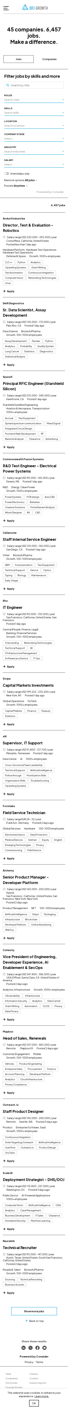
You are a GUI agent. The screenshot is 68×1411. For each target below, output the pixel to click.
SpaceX (7, 376)
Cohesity (8, 950)
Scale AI (8, 1172)
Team (8, 1374)
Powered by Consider (50, 191)
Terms (39, 1362)
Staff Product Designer (23, 1111)
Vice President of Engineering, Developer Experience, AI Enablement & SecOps (30, 962)
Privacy (29, 1362)
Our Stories (11, 1383)
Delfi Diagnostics (13, 303)
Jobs (18, 59)
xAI (5, 736)
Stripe (7, 678)
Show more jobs (34, 1311)
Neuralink (9, 1240)
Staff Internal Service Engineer (29, 539)
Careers (33, 1374)
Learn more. (42, 1396)
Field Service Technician (24, 812)
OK (34, 1403)
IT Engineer (12, 607)
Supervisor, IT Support (23, 743)
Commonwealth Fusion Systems (23, 459)
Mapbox (8, 1031)
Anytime (19, 185)
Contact (33, 1378)
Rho (5, 600)
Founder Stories (14, 1387)
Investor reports (37, 1383)
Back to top (36, 1320)
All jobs (30, 180)
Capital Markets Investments (28, 685)
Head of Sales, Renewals (24, 1038)
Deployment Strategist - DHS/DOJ (33, 1179)
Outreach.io (11, 1104)
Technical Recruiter (20, 1247)
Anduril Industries (14, 218)
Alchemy (8, 870)
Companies (49, 59)
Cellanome (10, 532)
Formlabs (9, 806)
